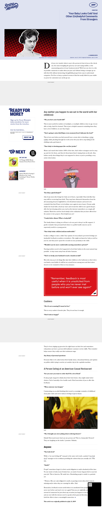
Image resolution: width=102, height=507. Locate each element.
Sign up (26, 137)
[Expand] (89, 484)
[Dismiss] (99, 484)
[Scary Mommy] (11, 6)
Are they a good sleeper (52, 193)
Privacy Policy (12, 133)
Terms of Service (29, 132)
